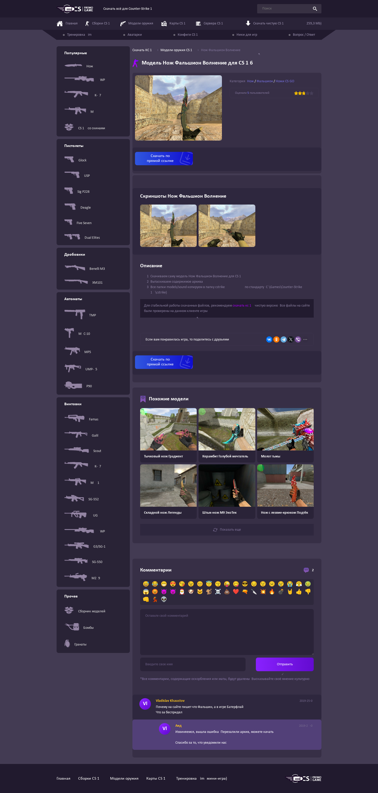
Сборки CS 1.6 (90, 779)
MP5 (87, 352)
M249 (96, 578)
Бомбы (88, 628)
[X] (291, 339)
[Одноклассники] (276, 339)
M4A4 (95, 112)
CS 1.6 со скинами (91, 128)
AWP (101, 80)
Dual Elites (92, 238)
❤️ (236, 592)
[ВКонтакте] (269, 339)
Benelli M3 (97, 269)
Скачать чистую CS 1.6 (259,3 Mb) (287, 23)
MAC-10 (84, 334)
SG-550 (97, 562)
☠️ (218, 592)
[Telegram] (284, 339)
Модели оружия (124, 779)
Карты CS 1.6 (157, 779)
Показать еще (230, 530)
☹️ (272, 584)
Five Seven (84, 223)
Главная (63, 779)
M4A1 (95, 483)
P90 (89, 386)
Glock (82, 160)
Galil (95, 436)
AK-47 (97, 95)
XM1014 (98, 283)
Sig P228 (83, 192)
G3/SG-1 (99, 547)
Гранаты (80, 645)
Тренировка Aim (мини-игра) (201, 779)
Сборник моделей (91, 611)
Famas (93, 419)
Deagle (85, 208)
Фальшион (265, 81)
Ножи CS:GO (285, 81)
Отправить (285, 664)
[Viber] (298, 339)
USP (87, 176)
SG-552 (93, 499)
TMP (92, 315)
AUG (94, 516)
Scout (97, 451)
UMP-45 (91, 369)
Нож (89, 66)
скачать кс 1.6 (243, 306)
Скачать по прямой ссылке (160, 158)
